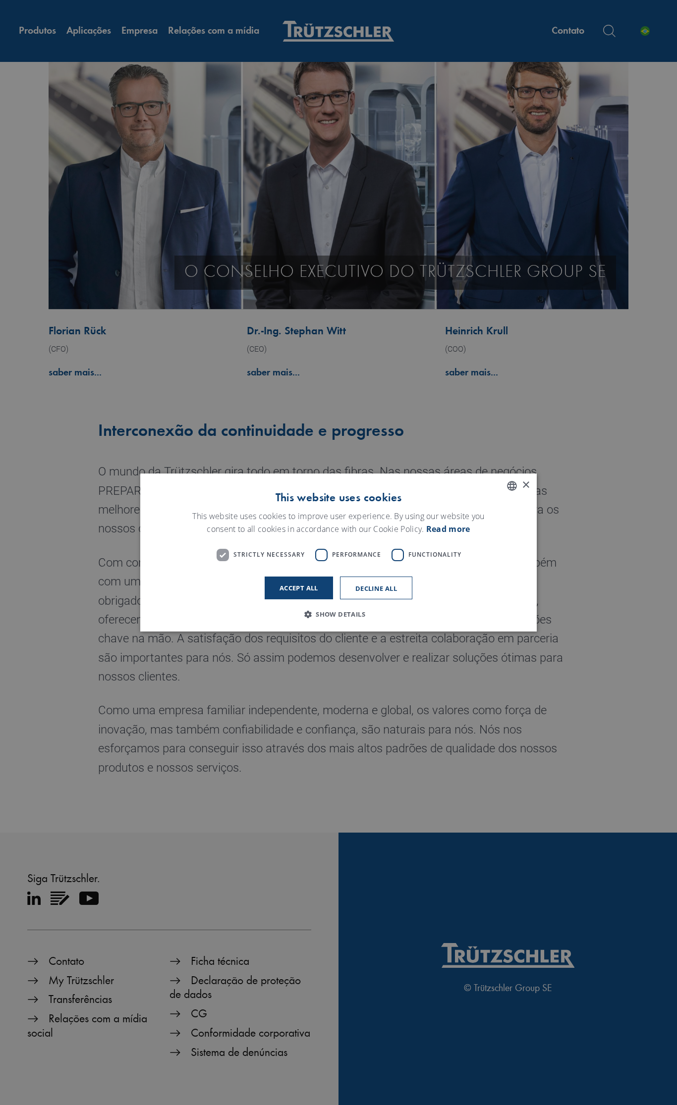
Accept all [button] (299, 587)
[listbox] (512, 486)
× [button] (525, 485)
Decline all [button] (376, 588)
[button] (338, 614)
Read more (448, 529)
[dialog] (338, 553)
